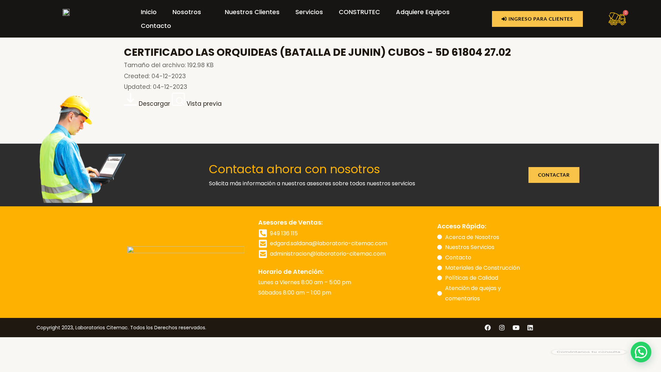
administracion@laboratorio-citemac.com (328, 254)
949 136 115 (284, 233)
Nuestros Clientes (252, 12)
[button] (641, 352)
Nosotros (186, 12)
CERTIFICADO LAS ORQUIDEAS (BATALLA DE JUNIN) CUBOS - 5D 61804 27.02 (317, 52)
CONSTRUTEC (359, 12)
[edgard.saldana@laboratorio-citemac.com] (262, 243)
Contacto (156, 25)
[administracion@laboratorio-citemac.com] (262, 253)
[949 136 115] (262, 233)
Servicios (309, 12)
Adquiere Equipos (423, 12)
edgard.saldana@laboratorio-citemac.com (328, 243)
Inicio (149, 12)
